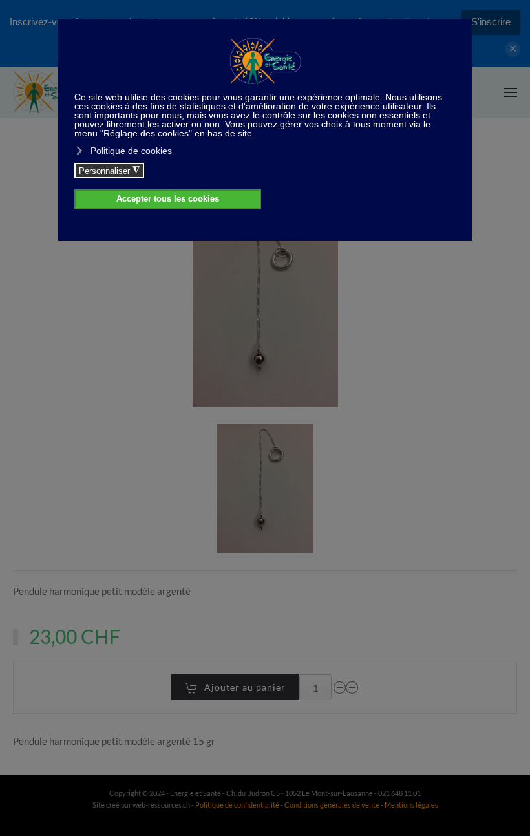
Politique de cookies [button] (131, 150)
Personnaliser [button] (109, 171)
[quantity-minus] (340, 687)
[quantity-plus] (352, 687)
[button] (510, 92)
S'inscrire (491, 21)
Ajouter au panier (245, 686)
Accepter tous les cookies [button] (167, 199)
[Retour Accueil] (45, 92)
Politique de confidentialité (237, 804)
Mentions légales (411, 804)
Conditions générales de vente (332, 804)
